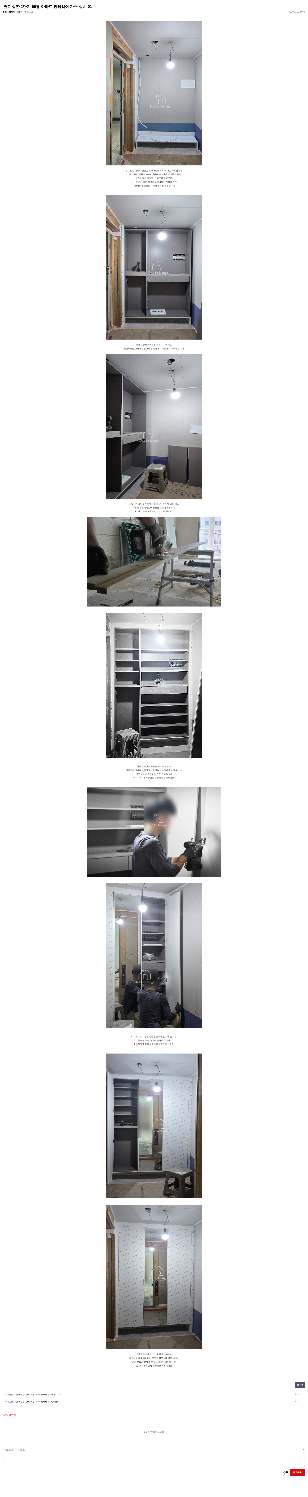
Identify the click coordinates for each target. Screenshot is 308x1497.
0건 (20, 12)
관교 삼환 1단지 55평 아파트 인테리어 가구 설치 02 (38, 1394)
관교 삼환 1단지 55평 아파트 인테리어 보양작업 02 (38, 1401)
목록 (301, 1385)
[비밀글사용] (287, 1472)
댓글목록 (11, 1414)
